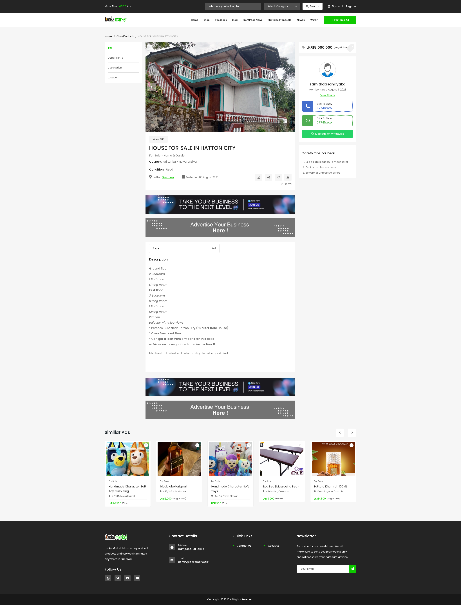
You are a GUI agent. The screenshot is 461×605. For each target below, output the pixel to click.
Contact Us (244, 545)
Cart (315, 20)
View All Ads (327, 95)
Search (314, 6)
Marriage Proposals (279, 20)
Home (194, 20)
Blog (235, 20)
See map (168, 177)
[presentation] (151, 87)
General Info (115, 57)
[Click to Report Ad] (288, 177)
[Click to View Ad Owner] (258, 177)
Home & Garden (175, 155)
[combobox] (282, 6)
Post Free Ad (341, 20)
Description (115, 67)
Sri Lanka (169, 162)
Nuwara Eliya (188, 162)
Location (113, 77)
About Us (273, 545)
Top (110, 48)
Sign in (336, 6)
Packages (221, 20)
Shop (206, 20)
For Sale (154, 155)
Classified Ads (125, 36)
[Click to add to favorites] (146, 445)
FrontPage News (252, 20)
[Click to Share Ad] (268, 177)
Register (351, 6)
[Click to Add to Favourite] (278, 177)
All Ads (301, 20)
